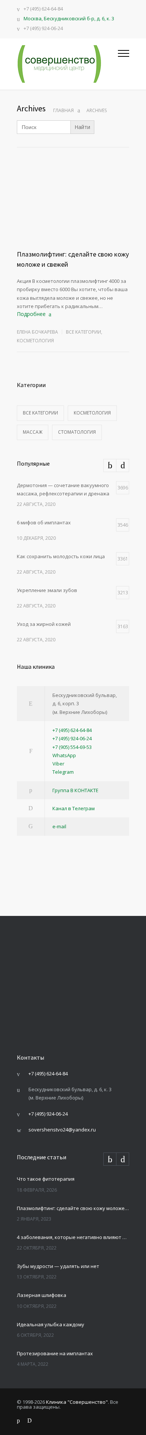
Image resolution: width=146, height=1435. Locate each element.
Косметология (35, 340)
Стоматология (77, 432)
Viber (58, 763)
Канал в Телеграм (73, 808)
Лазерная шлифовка (41, 1295)
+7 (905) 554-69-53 (72, 747)
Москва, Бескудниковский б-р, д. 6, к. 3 (69, 18)
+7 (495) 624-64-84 (43, 9)
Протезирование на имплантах (55, 1353)
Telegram (63, 771)
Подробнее (31, 313)
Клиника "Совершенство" (77, 1402)
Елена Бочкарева (37, 332)
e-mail (59, 826)
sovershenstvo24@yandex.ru (62, 1129)
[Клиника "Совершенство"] (67, 64)
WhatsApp (64, 755)
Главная (63, 110)
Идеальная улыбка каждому (50, 1324)
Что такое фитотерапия (45, 1178)
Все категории (83, 332)
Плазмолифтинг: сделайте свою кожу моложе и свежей (73, 1208)
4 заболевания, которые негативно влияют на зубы (73, 1237)
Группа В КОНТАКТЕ (75, 790)
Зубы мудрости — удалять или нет (58, 1266)
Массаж (32, 432)
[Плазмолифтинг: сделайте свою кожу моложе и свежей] (73, 213)
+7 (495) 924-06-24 (43, 29)
